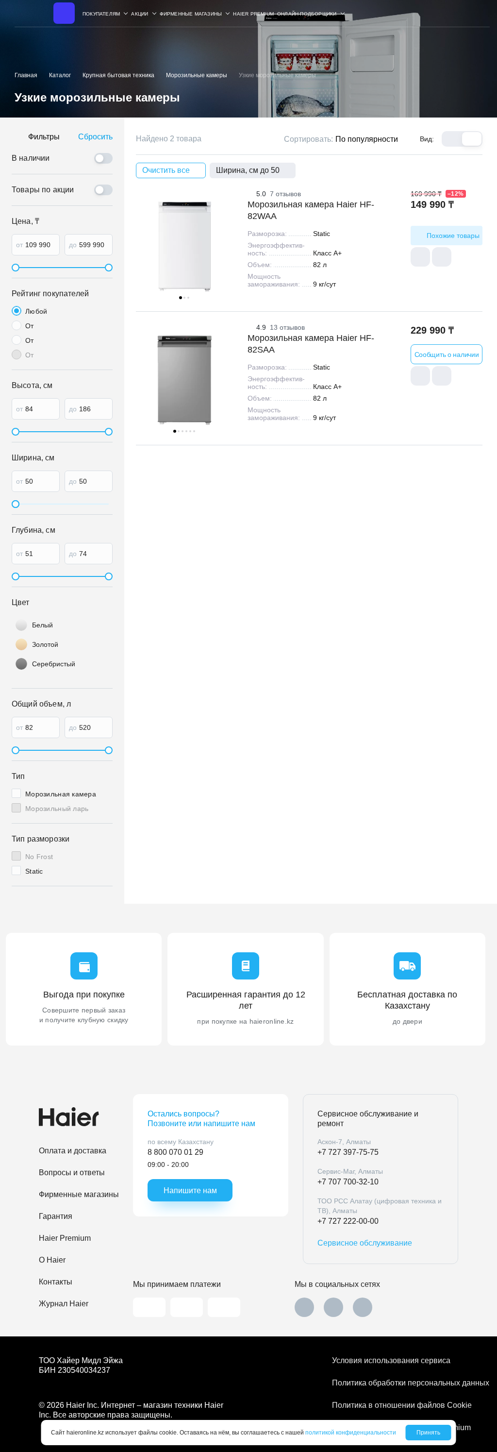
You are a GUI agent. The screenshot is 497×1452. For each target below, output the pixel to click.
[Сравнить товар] (420, 257)
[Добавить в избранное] (441, 257)
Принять (428, 1432)
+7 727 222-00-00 (348, 1221)
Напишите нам (190, 1190)
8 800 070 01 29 (175, 1152)
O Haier (52, 1260)
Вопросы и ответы (72, 1172)
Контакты (55, 1282)
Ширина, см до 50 (248, 170)
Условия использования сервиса (391, 1360)
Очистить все (166, 170)
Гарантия (55, 1216)
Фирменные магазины (79, 1194)
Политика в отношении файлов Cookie (395, 1405)
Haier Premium (253, 14)
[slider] (15, 267)
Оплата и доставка (72, 1151)
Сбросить (95, 137)
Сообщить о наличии (446, 354)
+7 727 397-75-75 (348, 1152)
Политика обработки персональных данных (395, 1383)
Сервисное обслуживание (364, 1243)
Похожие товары (453, 235)
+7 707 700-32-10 (348, 1182)
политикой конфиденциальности (350, 1432)
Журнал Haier (63, 1304)
